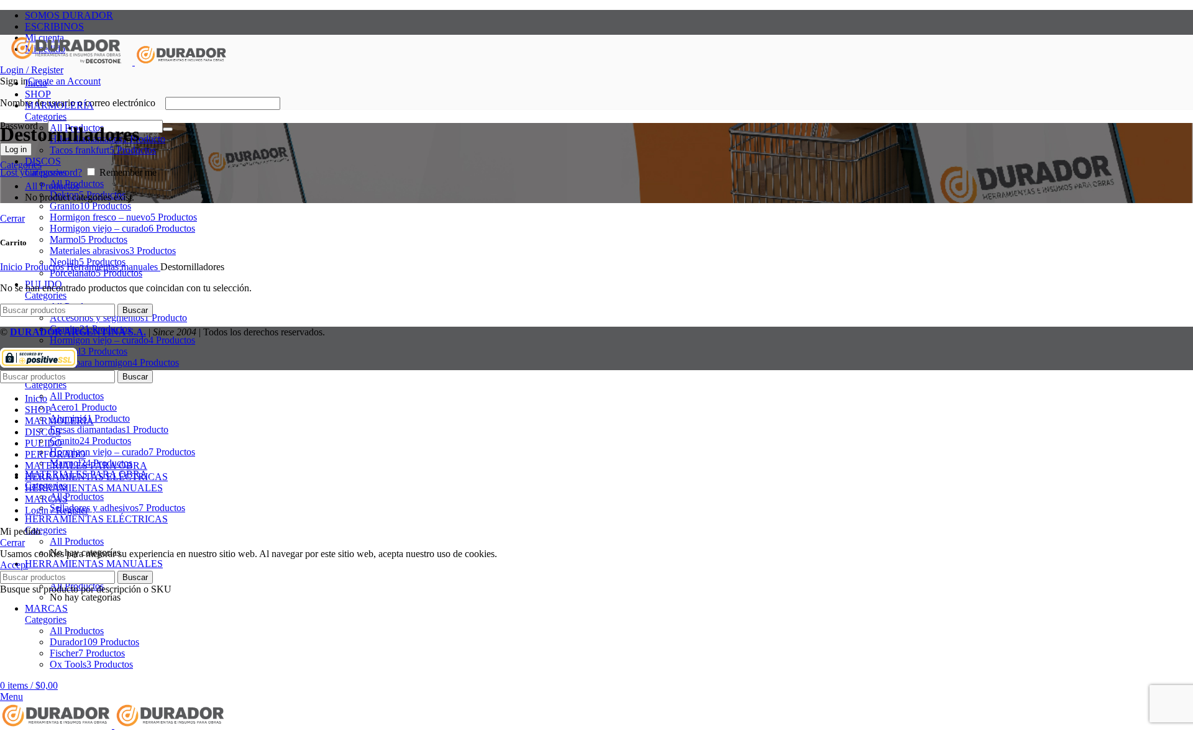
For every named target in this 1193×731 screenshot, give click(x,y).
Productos (45, 266)
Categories (45, 116)
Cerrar (12, 218)
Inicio (12, 266)
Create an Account (64, 81)
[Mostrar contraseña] (168, 129)
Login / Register (56, 510)
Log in (16, 149)
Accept (14, 565)
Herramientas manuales (113, 266)
